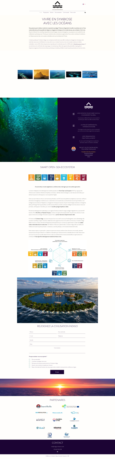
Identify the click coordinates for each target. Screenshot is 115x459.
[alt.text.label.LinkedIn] (85, 12)
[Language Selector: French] (84, 4)
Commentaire (57, 347)
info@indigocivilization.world (57, 446)
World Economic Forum (79, 44)
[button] (58, 12)
